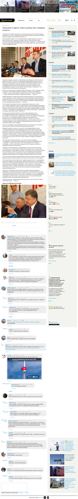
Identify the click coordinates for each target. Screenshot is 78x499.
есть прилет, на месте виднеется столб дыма (63, 86)
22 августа (51, 62)
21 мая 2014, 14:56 (19, 277)
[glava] (2, 345)
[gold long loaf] (6, 383)
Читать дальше (52, 260)
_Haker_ (11, 255)
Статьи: (51, 151)
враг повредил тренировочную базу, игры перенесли (58, 100)
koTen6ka (11, 269)
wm (8, 320)
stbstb (10, 277)
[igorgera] (3, 442)
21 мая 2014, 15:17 (24, 421)
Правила (21, 492)
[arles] (5, 397)
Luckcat (9, 355)
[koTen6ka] (5, 272)
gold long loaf (15, 384)
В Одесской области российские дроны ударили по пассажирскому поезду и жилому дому (22, 10)
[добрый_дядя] (3, 290)
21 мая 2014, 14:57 (16, 355)
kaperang (11, 307)
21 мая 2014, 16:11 (18, 329)
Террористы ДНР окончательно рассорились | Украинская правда (23, 322)
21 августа (51, 113)
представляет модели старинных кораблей (57, 119)
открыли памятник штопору (69, 457)
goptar (10, 298)
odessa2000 (13, 411)
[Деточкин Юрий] (4, 421)
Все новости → (52, 142)
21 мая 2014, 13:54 (21, 287)
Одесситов (54, 91)
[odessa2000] (6, 412)
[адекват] (5, 328)
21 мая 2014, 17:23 (21, 307)
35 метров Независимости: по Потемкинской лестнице (59, 32)
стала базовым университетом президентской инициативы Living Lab (61, 76)
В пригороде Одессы (57, 40)
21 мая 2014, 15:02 (25, 384)
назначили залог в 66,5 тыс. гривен (64, 126)
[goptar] (5, 298)
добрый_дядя (10, 287)
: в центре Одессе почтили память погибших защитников (59, 69)
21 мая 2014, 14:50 (20, 269)
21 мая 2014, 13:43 (20, 236)
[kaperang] (5, 307)
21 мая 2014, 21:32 (23, 411)
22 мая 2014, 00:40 (18, 476)
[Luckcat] (3, 358)
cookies (41, 497)
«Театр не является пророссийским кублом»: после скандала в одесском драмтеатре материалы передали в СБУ (64, 164)
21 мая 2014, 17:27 (21, 402)
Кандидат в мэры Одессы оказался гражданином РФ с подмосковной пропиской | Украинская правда (25, 348)
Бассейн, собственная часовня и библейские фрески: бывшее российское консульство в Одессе (59, 54)
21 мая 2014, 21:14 (20, 453)
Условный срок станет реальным (60, 130)
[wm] (3, 323)
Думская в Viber (54, 322)
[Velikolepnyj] (3, 239)
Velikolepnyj (10, 236)
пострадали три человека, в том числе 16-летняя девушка (63, 81)
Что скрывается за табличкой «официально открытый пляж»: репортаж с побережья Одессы (65, 155)
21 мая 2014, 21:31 (17, 469)
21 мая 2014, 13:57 (16, 320)
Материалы (21, 20)
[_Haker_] (5, 257)
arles (10, 395)
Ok (45, 497)
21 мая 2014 (4, 25)
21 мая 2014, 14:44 (16, 337)
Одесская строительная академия (60, 74)
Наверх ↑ (14, 225)
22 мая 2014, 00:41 (18, 461)
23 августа (51, 28)
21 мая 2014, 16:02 (18, 432)
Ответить (9, 251)
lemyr (8, 469)
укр (59, 20)
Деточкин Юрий (13, 421)
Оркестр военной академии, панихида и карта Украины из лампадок (59, 67)
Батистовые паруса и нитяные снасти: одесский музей (59, 117)
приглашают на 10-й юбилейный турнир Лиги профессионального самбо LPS (62, 91)
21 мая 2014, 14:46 (18, 255)
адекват (11, 329)
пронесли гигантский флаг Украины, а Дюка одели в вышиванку (59, 35)
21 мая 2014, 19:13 (18, 441)
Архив (30, 20)
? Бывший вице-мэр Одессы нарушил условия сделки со (63, 132)
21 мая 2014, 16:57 (18, 395)
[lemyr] (3, 471)
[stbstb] (5, 280)
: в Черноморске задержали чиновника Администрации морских (62, 138)
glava (7, 345)
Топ (39, 20)
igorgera (9, 441)
